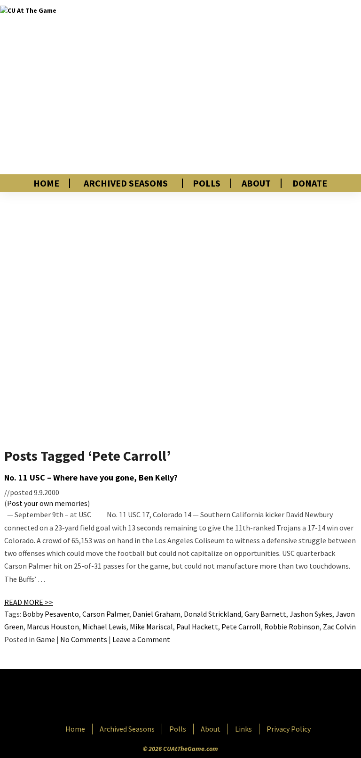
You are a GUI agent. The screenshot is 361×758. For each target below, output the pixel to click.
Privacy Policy (289, 729)
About (256, 183)
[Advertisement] (253, 87)
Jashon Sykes (311, 614)
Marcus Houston (53, 626)
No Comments (83, 639)
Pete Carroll (241, 626)
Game (45, 639)
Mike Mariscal (151, 626)
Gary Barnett (265, 614)
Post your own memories (47, 503)
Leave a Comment (141, 639)
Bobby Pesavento (51, 614)
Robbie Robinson (292, 626)
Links (243, 729)
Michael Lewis (104, 626)
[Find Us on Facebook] (159, 697)
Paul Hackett (197, 626)
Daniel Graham (156, 614)
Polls (206, 183)
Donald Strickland (212, 614)
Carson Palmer (105, 614)
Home (46, 183)
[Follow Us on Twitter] (200, 697)
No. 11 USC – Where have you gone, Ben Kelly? (91, 477)
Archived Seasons (126, 183)
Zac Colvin (339, 626)
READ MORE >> (28, 602)
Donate (309, 183)
